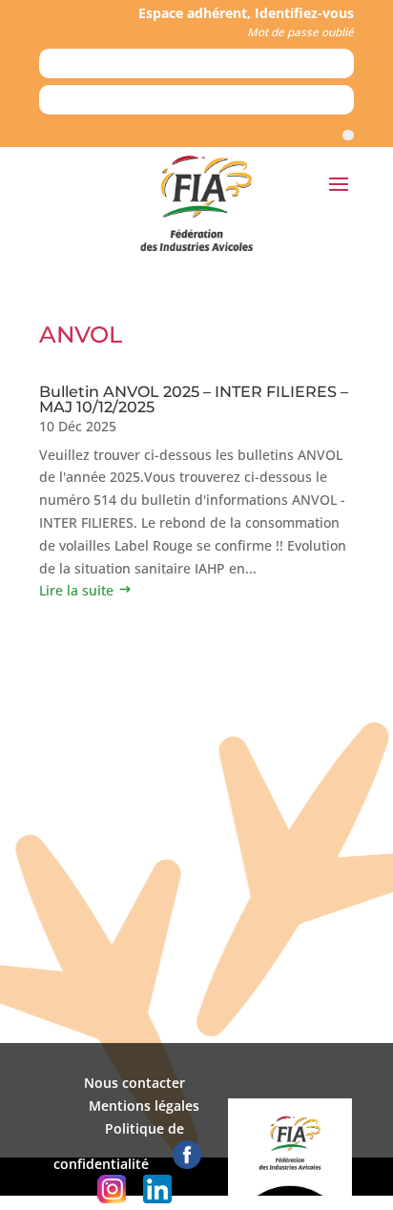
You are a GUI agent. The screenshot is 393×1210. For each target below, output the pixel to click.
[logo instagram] (111, 1198)
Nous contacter (134, 1083)
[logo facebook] (187, 1164)
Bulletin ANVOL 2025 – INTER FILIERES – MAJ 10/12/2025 (193, 399)
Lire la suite (76, 590)
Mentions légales (144, 1105)
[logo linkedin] (157, 1198)
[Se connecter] (347, 135)
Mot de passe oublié (300, 32)
